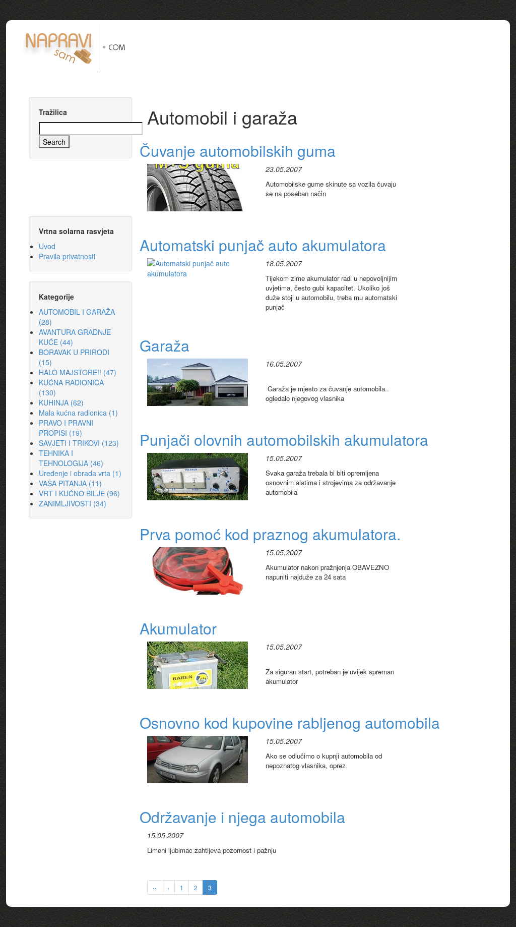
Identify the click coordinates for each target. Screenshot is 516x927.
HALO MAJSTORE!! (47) (77, 372)
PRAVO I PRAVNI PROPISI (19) (66, 428)
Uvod (47, 246)
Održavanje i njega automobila (242, 817)
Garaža (164, 345)
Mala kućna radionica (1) (78, 413)
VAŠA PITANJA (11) (70, 483)
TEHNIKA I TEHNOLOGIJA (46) (71, 458)
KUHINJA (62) (61, 402)
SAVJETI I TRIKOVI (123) (79, 443)
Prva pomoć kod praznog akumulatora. (270, 534)
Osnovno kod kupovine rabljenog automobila (290, 722)
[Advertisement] (327, 47)
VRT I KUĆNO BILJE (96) (79, 493)
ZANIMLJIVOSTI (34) (72, 503)
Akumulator (178, 628)
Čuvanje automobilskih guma (238, 150)
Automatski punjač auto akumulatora (263, 245)
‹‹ (155, 887)
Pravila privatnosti (67, 256)
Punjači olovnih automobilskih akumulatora (284, 439)
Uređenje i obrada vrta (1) (80, 473)
